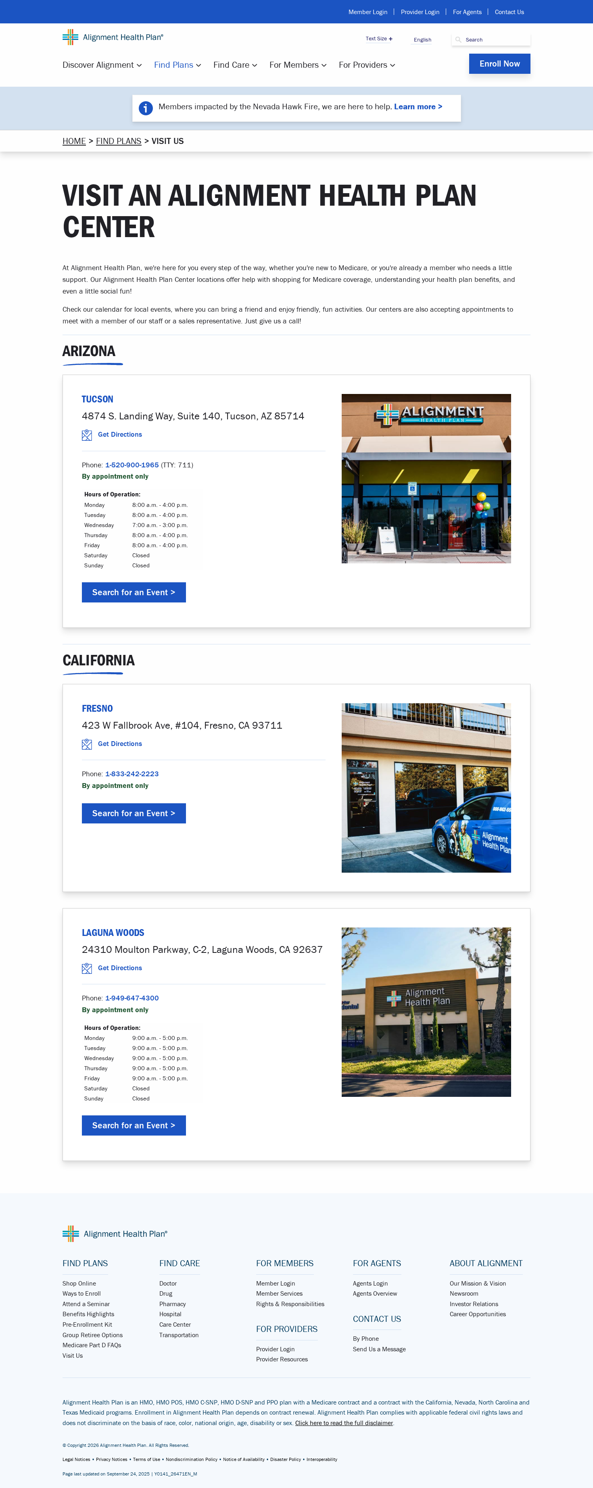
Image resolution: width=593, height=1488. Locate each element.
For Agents (467, 12)
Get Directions (120, 434)
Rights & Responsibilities (290, 1304)
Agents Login (370, 1283)
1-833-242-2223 (132, 773)
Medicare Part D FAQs (92, 1345)
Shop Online (79, 1283)
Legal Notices (76, 1459)
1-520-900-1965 (132, 464)
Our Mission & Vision (478, 1283)
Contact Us (509, 12)
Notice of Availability (244, 1459)
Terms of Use (146, 1459)
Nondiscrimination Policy (191, 1459)
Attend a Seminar (86, 1304)
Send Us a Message (379, 1349)
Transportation (179, 1335)
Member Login (368, 12)
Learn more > (418, 106)
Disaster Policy (285, 1459)
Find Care (231, 64)
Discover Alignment (98, 64)
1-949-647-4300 (132, 997)
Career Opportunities (478, 1314)
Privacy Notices (111, 1459)
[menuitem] (103, 65)
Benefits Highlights (88, 1314)
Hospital (170, 1314)
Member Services (279, 1293)
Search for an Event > (133, 592)
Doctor (168, 1283)
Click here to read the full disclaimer (344, 1423)
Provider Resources (282, 1359)
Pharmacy (172, 1304)
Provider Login (420, 12)
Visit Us (73, 1355)
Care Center (175, 1324)
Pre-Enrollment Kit (87, 1324)
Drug (165, 1293)
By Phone (366, 1338)
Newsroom (464, 1293)
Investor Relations (474, 1304)
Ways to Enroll (82, 1293)
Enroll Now (500, 63)
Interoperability (322, 1459)
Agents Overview (375, 1293)
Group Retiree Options (93, 1335)
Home (74, 140)
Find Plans (173, 64)
